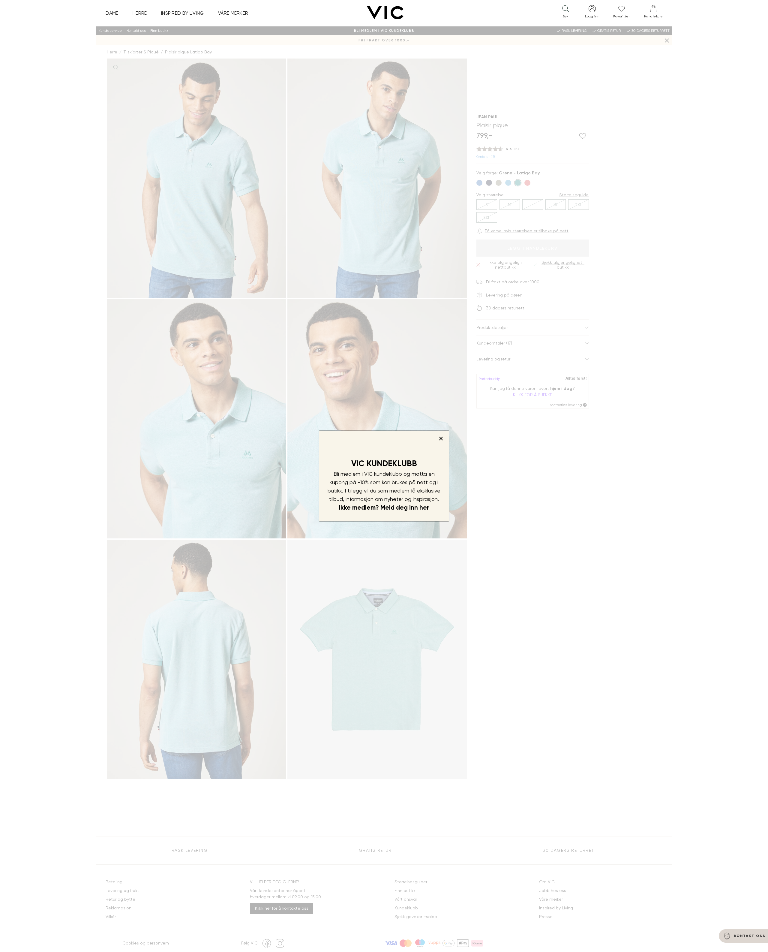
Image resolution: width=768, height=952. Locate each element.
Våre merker (233, 13)
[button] (565, 13)
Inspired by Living (182, 13)
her (424, 507)
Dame (112, 13)
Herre (140, 13)
